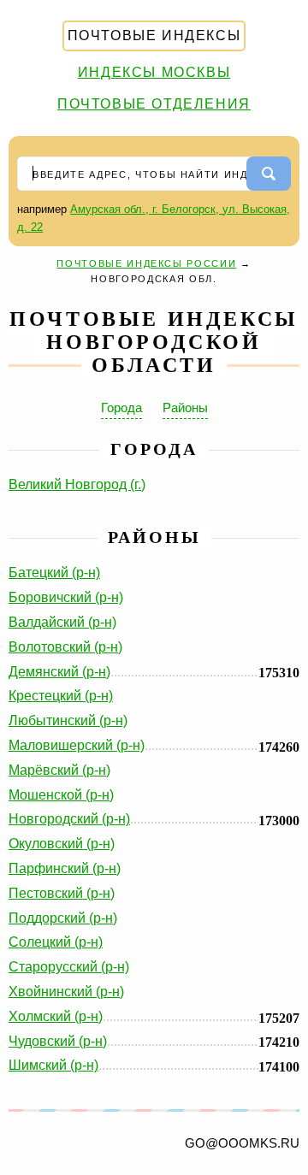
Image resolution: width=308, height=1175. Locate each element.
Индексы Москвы (154, 72)
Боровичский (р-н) (66, 597)
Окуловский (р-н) (62, 843)
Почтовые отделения (154, 104)
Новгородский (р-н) (69, 819)
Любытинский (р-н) (68, 720)
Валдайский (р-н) (62, 622)
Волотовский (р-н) (65, 647)
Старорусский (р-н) (69, 966)
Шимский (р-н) (53, 1065)
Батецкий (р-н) (54, 572)
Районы (185, 407)
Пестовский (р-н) (62, 893)
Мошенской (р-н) (61, 795)
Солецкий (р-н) (56, 942)
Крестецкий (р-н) (61, 695)
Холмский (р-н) (56, 1016)
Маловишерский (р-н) (77, 745)
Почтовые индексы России (146, 263)
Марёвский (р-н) (59, 770)
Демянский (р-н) (59, 671)
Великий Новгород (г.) (77, 484)
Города (121, 407)
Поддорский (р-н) (63, 918)
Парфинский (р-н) (65, 868)
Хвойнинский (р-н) (66, 991)
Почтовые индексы (154, 35)
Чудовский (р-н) (58, 1041)
